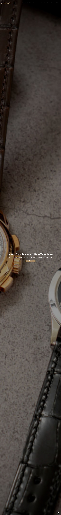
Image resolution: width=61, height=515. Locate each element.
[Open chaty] (58, 513)
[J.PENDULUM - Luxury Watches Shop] (6, 3)
